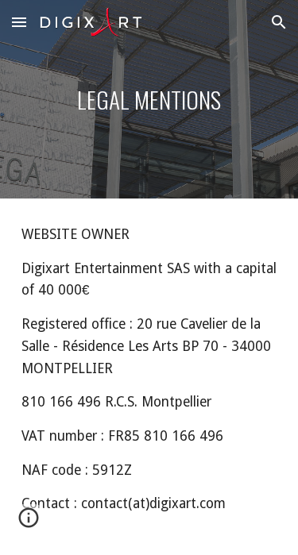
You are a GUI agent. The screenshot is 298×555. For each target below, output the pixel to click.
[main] (149, 99)
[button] (19, 22)
